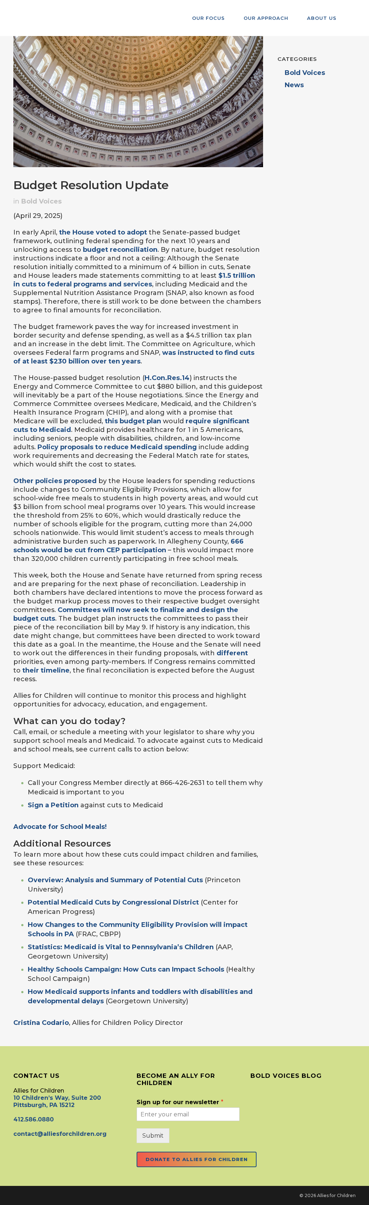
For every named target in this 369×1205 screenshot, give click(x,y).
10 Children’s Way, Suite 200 (57, 1097)
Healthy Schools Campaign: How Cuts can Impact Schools (126, 969)
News (294, 85)
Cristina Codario (41, 1023)
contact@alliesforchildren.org (60, 1133)
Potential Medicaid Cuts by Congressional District (113, 902)
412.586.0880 (33, 1119)
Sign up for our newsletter (180, 1102)
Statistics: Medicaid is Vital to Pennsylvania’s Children (121, 947)
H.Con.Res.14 (167, 378)
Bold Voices (41, 201)
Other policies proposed (55, 481)
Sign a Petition (53, 805)
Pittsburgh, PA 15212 (44, 1105)
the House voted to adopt (103, 232)
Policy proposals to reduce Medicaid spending (117, 447)
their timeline (46, 670)
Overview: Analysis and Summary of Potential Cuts (115, 880)
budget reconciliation (120, 250)
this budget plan (133, 421)
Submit (153, 1135)
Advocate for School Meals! (60, 827)
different (232, 653)
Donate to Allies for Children (197, 1159)
